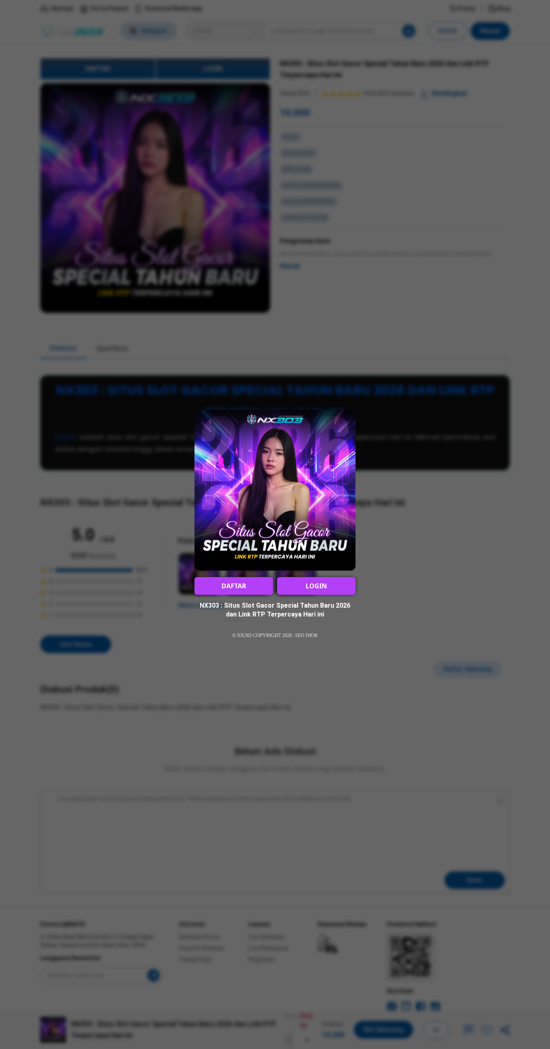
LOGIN (316, 585)
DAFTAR (233, 585)
